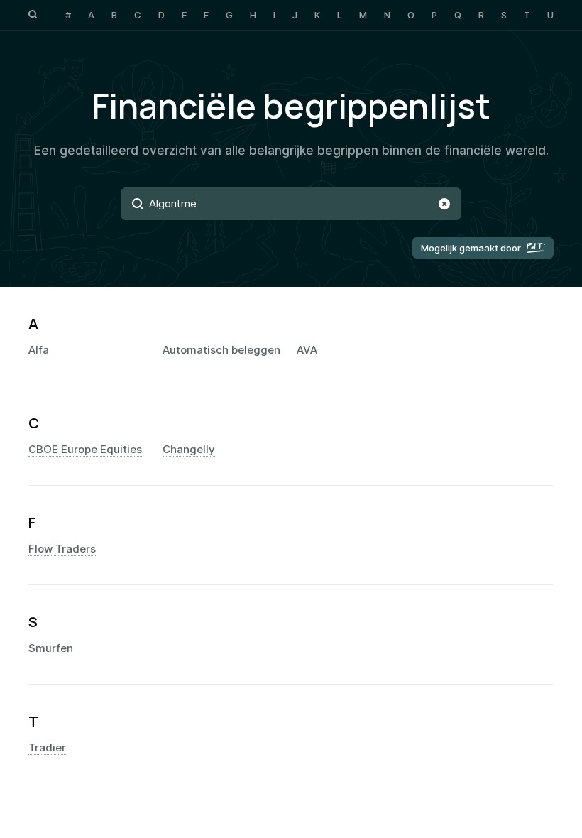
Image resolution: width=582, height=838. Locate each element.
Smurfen (50, 648)
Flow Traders (62, 549)
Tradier (47, 747)
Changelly (189, 449)
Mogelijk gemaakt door (471, 248)
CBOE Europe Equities (85, 449)
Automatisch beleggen (221, 350)
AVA (307, 350)
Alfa (38, 350)
